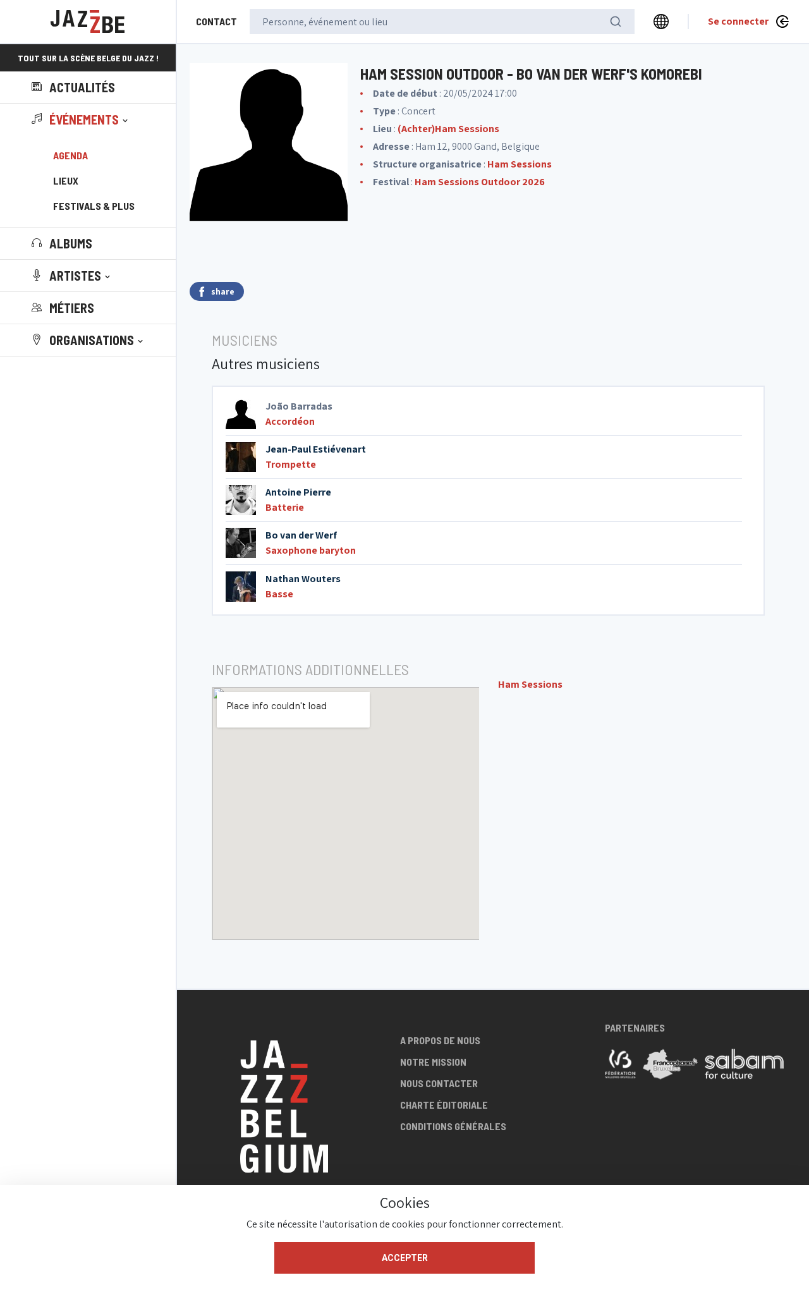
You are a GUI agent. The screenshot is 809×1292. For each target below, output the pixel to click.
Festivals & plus (94, 206)
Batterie (284, 507)
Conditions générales (453, 1126)
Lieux (65, 180)
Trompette (290, 464)
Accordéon (290, 421)
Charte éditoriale (444, 1105)
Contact (216, 21)
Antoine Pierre (298, 492)
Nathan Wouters (303, 578)
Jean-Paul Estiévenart (315, 449)
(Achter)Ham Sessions (448, 128)
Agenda (70, 155)
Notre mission (433, 1062)
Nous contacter (439, 1083)
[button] (81, 119)
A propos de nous (440, 1040)
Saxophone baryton (310, 550)
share (222, 291)
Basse (279, 593)
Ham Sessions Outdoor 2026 (480, 181)
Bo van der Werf (301, 535)
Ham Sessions (519, 164)
